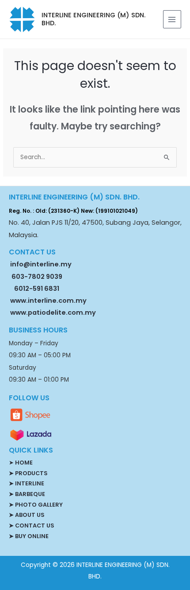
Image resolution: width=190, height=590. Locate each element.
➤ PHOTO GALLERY (36, 504)
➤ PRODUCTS (28, 473)
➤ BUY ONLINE (29, 536)
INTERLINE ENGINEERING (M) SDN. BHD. (93, 19)
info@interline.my (40, 264)
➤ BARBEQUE (27, 494)
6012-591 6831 (36, 288)
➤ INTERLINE (26, 483)
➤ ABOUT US (26, 515)
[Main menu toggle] (172, 19)
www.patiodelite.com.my (52, 312)
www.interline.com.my (48, 300)
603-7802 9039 (36, 276)
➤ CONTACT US (31, 525)
